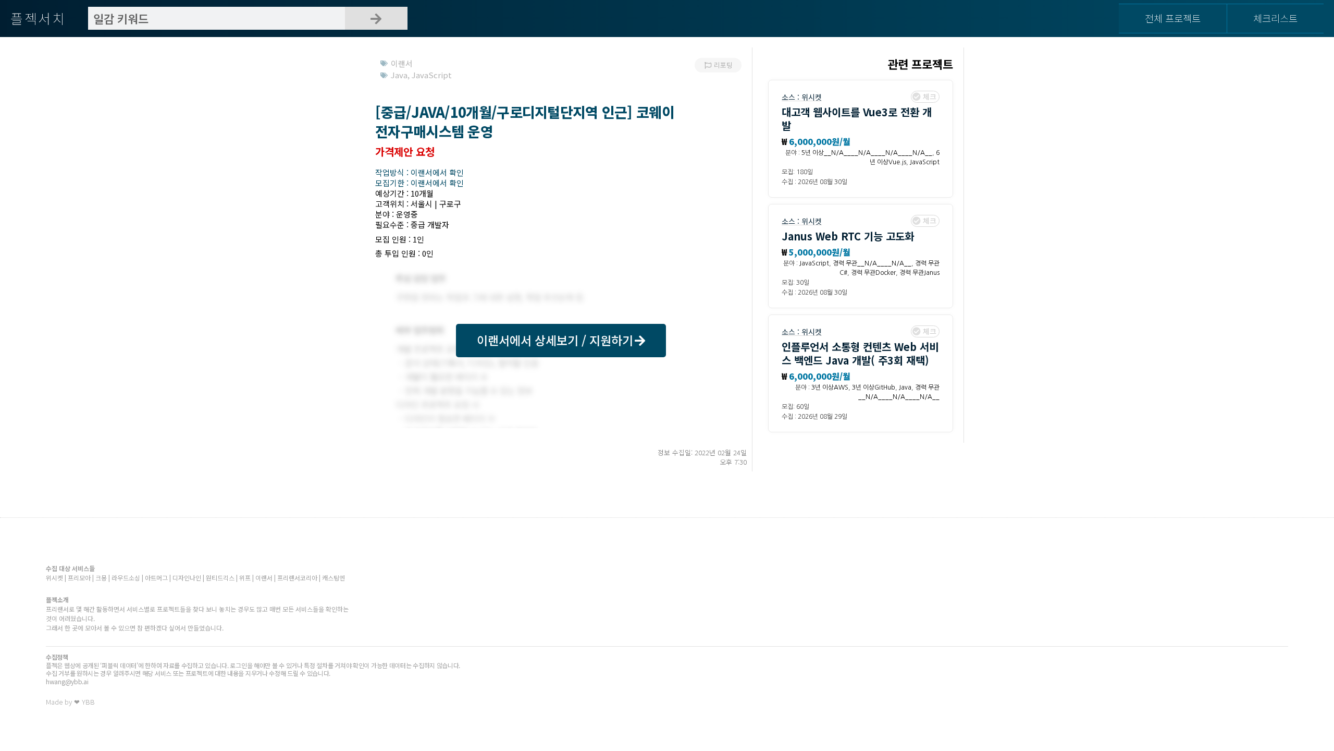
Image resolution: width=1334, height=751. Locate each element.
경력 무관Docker (873, 273)
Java (905, 387)
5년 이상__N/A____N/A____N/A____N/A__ (866, 153)
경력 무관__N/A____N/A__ (872, 263)
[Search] (376, 18)
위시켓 (811, 97)
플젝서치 (38, 18)
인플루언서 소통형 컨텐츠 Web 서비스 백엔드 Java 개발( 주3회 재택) (860, 353)
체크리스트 (1275, 18)
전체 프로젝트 (1173, 18)
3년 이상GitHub (873, 387)
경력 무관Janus (919, 273)
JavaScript (925, 162)
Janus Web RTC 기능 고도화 (848, 236)
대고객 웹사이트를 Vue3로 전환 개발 (857, 118)
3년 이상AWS (829, 387)
